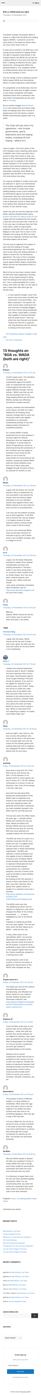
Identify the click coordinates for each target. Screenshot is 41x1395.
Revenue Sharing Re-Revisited (14, 1243)
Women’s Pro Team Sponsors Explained (17, 1237)
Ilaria (5, 553)
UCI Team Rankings (10, 1240)
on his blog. (11, 100)
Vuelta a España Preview (11, 1234)
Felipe (5, 605)
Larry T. (6, 661)
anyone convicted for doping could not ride (20, 217)
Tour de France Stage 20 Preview (15, 1252)
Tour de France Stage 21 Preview (14, 1249)
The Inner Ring (9, 632)
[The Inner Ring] (3, 3)
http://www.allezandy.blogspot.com (20, 590)
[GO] (34, 1315)
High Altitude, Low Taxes (11, 1231)
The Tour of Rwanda (14, 340)
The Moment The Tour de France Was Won (18, 1246)
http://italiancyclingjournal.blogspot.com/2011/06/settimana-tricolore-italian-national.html (20, 1004)
